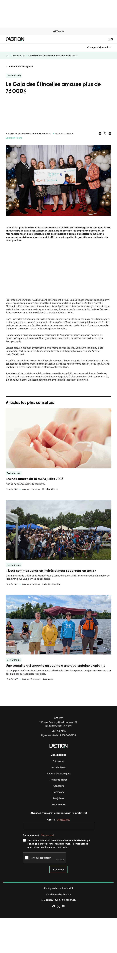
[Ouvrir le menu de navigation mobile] (111, 39)
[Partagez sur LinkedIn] (109, 133)
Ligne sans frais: (58, 735)
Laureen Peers (14, 137)
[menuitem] (99, 47)
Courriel (58, 820)
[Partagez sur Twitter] (104, 133)
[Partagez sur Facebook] (100, 133)
